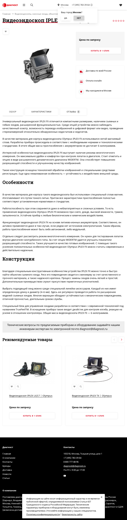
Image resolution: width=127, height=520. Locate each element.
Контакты (7, 461)
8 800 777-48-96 (71, 461)
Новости (6, 474)
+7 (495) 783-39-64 (81, 4)
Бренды (6, 465)
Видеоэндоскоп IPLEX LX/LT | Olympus (30, 395)
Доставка (7, 469)
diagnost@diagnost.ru (75, 465)
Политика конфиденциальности (43, 514)
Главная (6, 453)
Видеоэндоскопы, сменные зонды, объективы (37, 13)
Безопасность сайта (72, 514)
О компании (8, 457)
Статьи (6, 478)
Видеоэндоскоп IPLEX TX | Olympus (92, 395)
